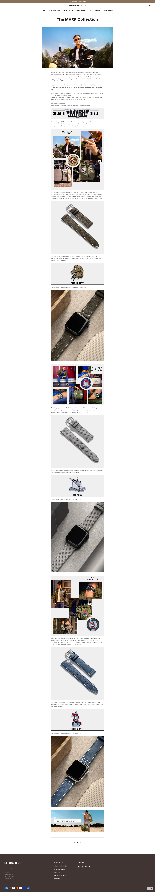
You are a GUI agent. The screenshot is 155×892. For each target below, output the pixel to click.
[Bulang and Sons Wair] (77, 6)
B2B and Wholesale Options (62, 866)
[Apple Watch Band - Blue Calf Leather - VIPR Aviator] (77, 636)
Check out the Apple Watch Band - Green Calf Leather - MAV (69, 287)
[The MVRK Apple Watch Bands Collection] (77, 832)
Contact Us (57, 872)
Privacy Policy (58, 878)
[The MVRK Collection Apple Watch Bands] (77, 119)
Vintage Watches (108, 10)
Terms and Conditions (60, 875)
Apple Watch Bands (54, 10)
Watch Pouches (80, 10)
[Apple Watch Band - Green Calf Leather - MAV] (77, 254)
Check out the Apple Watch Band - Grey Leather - (65, 499)
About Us (97, 10)
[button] (5, 6)
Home (44, 10)
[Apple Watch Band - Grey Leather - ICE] (77, 406)
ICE (81, 499)
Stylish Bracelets (68, 10)
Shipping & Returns (59, 869)
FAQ (90, 10)
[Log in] (144, 6)
